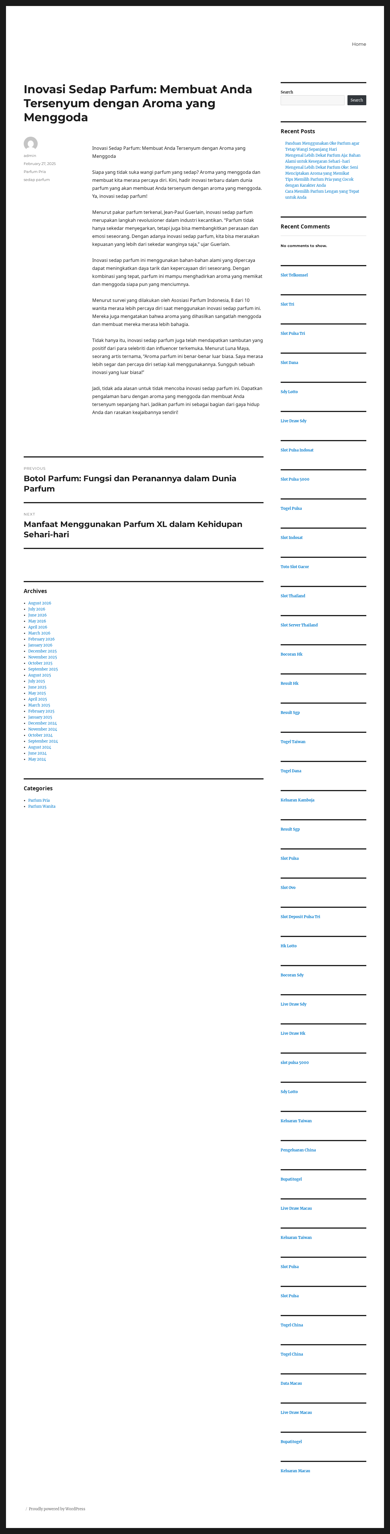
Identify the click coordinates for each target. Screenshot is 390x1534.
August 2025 (39, 675)
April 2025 (37, 699)
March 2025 (39, 705)
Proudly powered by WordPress (57, 1509)
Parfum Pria (35, 171)
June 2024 (37, 753)
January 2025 (40, 717)
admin (30, 155)
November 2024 (42, 729)
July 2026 (36, 609)
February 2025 (41, 711)
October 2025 (40, 663)
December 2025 (42, 651)
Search (287, 92)
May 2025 (37, 693)
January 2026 (40, 645)
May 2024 (37, 759)
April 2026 (37, 627)
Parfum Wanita (41, 806)
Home (359, 44)
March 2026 (39, 633)
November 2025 (42, 657)
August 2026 (39, 603)
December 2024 (42, 723)
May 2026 (37, 621)
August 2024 (39, 747)
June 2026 (37, 615)
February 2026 (41, 639)
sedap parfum (37, 179)
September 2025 (43, 669)
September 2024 (43, 741)
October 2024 (40, 735)
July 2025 (36, 681)
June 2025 (37, 687)
